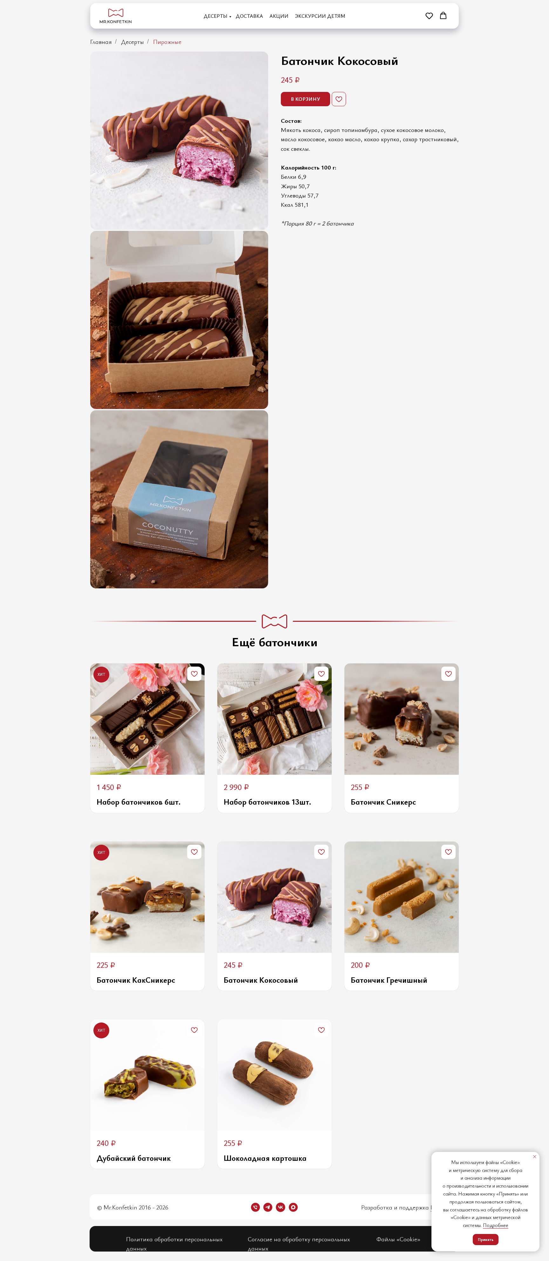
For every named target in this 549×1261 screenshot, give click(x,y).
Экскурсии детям (320, 15)
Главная (101, 41)
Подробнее (495, 1225)
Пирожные (167, 41)
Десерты (215, 15)
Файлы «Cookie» (398, 1239)
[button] (429, 15)
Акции (278, 15)
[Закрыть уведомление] (535, 1157)
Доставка (249, 15)
